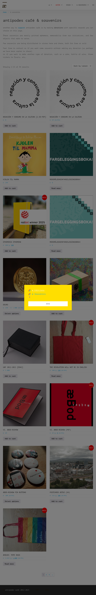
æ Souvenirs (38, 294)
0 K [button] (48, 304)
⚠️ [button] (29, 297)
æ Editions (38, 290)
